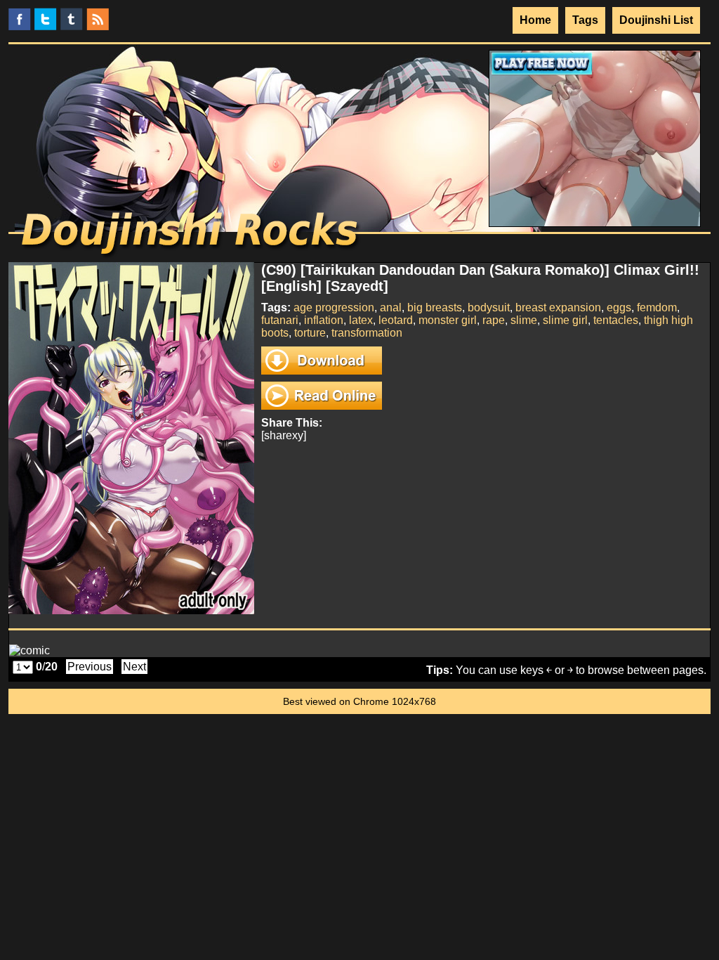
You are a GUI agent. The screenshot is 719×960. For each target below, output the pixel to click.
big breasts (434, 307)
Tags (585, 20)
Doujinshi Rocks (191, 235)
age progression (333, 307)
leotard (395, 320)
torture (310, 333)
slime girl (565, 320)
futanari (279, 320)
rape (493, 320)
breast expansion (558, 307)
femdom (657, 307)
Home (535, 20)
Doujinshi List (656, 20)
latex (361, 320)
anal (391, 307)
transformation (366, 333)
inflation (323, 320)
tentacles (615, 320)
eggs (619, 307)
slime (523, 320)
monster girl (447, 320)
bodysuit (489, 307)
